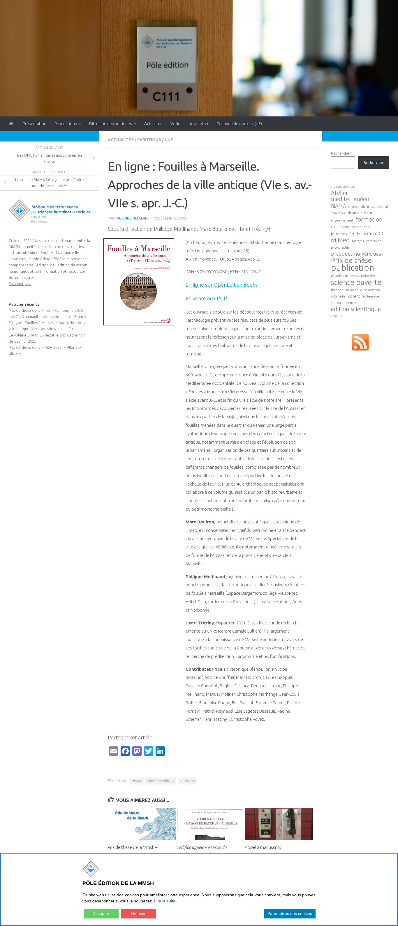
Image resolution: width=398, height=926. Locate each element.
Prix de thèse (351, 260)
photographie (340, 247)
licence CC (373, 233)
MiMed (340, 240)
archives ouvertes (343, 186)
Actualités (153, 123)
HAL (334, 227)
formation (369, 219)
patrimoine (373, 241)
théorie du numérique (346, 290)
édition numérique (344, 302)
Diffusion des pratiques (110, 123)
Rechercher (341, 153)
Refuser (138, 913)
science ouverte (356, 282)
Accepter (101, 913)
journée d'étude (345, 233)
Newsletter (199, 123)
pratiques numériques (356, 253)
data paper (338, 213)
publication (187, 780)
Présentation (34, 123)
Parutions (149, 139)
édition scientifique (160, 780)
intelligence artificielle (355, 227)
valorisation (372, 290)
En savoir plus (20, 283)
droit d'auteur (360, 212)
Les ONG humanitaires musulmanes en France (47, 316)
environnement (342, 220)
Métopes (358, 241)
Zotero (354, 296)
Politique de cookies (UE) (239, 123)
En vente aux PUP (206, 298)
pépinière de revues (345, 275)
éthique (336, 316)
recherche (368, 275)
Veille (175, 123)
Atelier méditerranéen (350, 196)
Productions (65, 123)
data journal (379, 206)
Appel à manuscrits (263, 847)
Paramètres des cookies (289, 913)
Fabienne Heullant (132, 218)
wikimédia (338, 296)
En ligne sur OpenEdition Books (222, 285)
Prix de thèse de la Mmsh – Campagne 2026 (46, 310)
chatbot (353, 206)
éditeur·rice (371, 296)
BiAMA (137, 780)
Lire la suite (164, 901)
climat (365, 206)
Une (169, 139)
